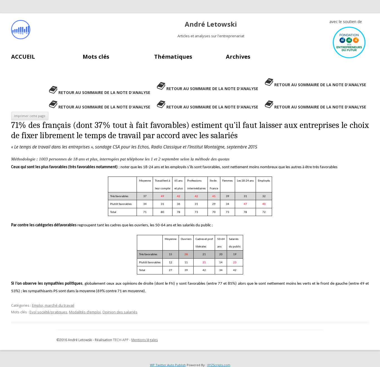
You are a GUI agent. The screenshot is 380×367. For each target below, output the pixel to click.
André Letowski (211, 24)
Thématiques (173, 56)
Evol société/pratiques (48, 311)
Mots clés (96, 56)
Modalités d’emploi (85, 311)
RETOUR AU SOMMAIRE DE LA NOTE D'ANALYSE (320, 84)
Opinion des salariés (119, 311)
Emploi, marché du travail (53, 305)
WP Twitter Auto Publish (168, 365)
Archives (238, 56)
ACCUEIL (23, 56)
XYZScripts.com (218, 365)
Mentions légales (144, 340)
